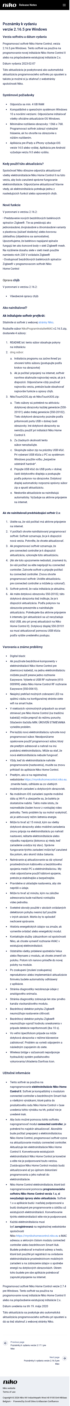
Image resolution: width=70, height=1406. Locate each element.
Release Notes (28, 5)
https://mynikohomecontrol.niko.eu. (45, 779)
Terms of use (9, 1392)
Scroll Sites (30, 1401)
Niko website (9, 1388)
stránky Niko (45, 322)
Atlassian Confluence (48, 1401)
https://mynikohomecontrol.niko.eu (37, 1235)
